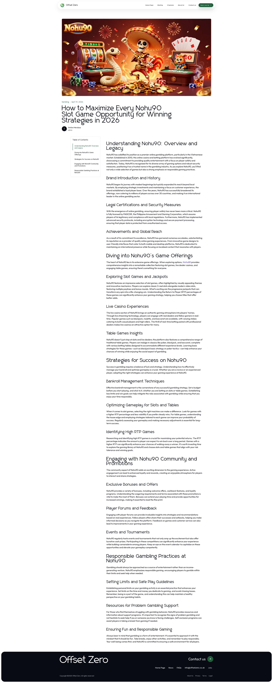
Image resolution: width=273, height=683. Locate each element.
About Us (190, 676)
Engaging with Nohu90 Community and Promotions (87, 165)
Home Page (160, 667)
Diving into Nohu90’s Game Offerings (84, 153)
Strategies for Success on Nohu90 (87, 159)
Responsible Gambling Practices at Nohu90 (87, 171)
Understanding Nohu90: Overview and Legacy (87, 147)
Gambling (65, 102)
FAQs (179, 667)
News (170, 667)
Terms (204, 676)
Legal (210, 676)
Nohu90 (187, 262)
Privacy (197, 676)
